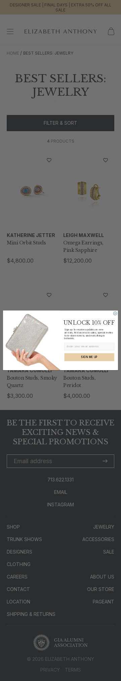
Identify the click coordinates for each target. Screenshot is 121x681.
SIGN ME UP (89, 357)
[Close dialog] (115, 313)
